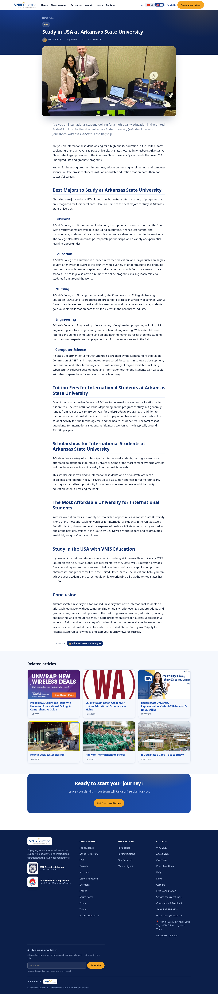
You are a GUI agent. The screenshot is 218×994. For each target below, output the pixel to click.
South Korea (86, 897)
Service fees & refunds (169, 897)
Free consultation (191, 4)
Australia (84, 872)
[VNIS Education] (25, 5)
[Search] (141, 5)
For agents (124, 847)
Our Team (161, 860)
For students (86, 847)
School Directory (88, 853)
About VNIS (162, 853)
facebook (161, 935)
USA (52, 18)
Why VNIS (161, 847)
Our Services (125, 860)
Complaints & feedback (169, 903)
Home (45, 18)
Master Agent (125, 866)
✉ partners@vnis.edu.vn (169, 915)
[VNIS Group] (50, 981)
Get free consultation (109, 803)
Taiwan (83, 909)
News (159, 878)
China (82, 903)
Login (173, 4)
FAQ (158, 872)
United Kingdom (88, 878)
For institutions (126, 853)
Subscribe (96, 965)
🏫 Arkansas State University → (85, 643)
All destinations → (89, 915)
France (83, 891)
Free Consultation (166, 891)
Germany (84, 884)
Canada (83, 866)
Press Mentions (165, 866)
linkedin (173, 935)
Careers (160, 884)
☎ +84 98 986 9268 (167, 909)
